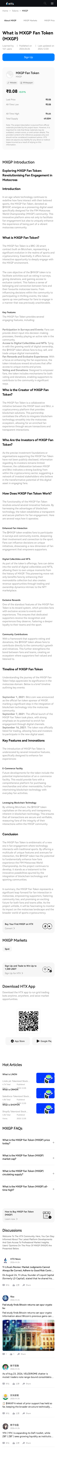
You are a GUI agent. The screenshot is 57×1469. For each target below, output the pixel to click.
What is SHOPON (11, 1105)
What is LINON (9, 1074)
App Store (20, 1041)
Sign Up (28, 57)
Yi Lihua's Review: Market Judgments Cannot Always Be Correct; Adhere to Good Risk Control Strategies (27, 1270)
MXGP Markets (30, 20)
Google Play (46, 1041)
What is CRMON (10, 1089)
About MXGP (10, 20)
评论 (7, 1285)
